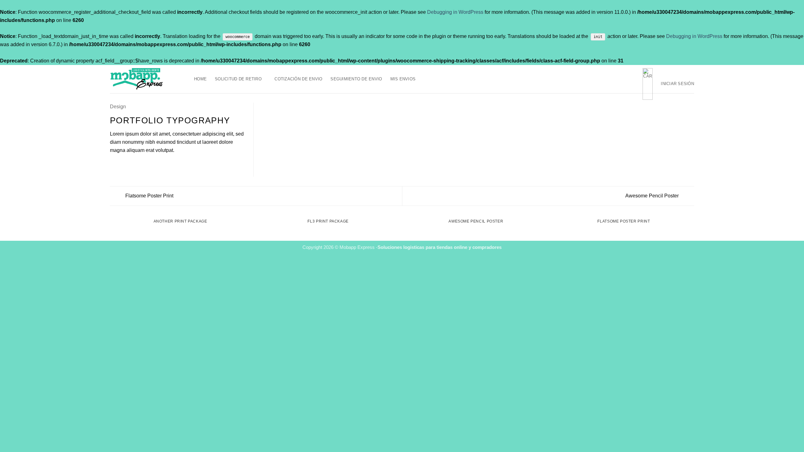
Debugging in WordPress (455, 12)
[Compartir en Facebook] (113, 164)
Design (118, 106)
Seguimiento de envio (356, 79)
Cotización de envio (298, 79)
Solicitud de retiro (238, 79)
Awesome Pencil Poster (652, 195)
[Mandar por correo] (129, 164)
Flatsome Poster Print (148, 195)
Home (200, 79)
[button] (648, 84)
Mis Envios (403, 79)
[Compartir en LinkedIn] (144, 164)
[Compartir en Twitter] (121, 164)
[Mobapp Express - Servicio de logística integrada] (147, 79)
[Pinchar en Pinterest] (136, 164)
